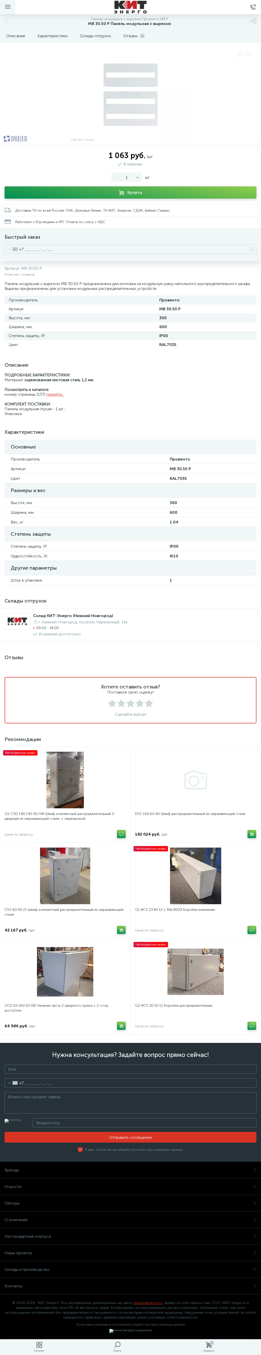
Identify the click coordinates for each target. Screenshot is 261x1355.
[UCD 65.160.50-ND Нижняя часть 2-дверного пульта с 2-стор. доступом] (65, 971)
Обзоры (12, 1203)
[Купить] (251, 834)
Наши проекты (18, 1252)
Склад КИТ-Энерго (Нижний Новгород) (73, 615)
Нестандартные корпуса (28, 1236)
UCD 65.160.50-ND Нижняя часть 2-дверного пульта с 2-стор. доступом (57, 1008)
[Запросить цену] (121, 834)
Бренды (12, 1170)
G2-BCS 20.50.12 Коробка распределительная (173, 1005)
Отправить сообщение (130, 1137)
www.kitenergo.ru (147, 1303)
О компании (16, 1219)
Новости (13, 1186)
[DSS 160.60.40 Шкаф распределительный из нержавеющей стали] (195, 780)
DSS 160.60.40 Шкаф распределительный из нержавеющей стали (190, 814)
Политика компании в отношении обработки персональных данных (130, 1324)
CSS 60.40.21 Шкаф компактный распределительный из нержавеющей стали (64, 912)
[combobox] (14, 249)
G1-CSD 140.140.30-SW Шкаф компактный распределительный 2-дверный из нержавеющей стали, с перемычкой (60, 816)
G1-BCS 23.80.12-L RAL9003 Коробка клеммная (175, 909)
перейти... (55, 394)
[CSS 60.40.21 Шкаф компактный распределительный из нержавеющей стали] (65, 876)
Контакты (13, 1286)
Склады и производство (27, 1269)
